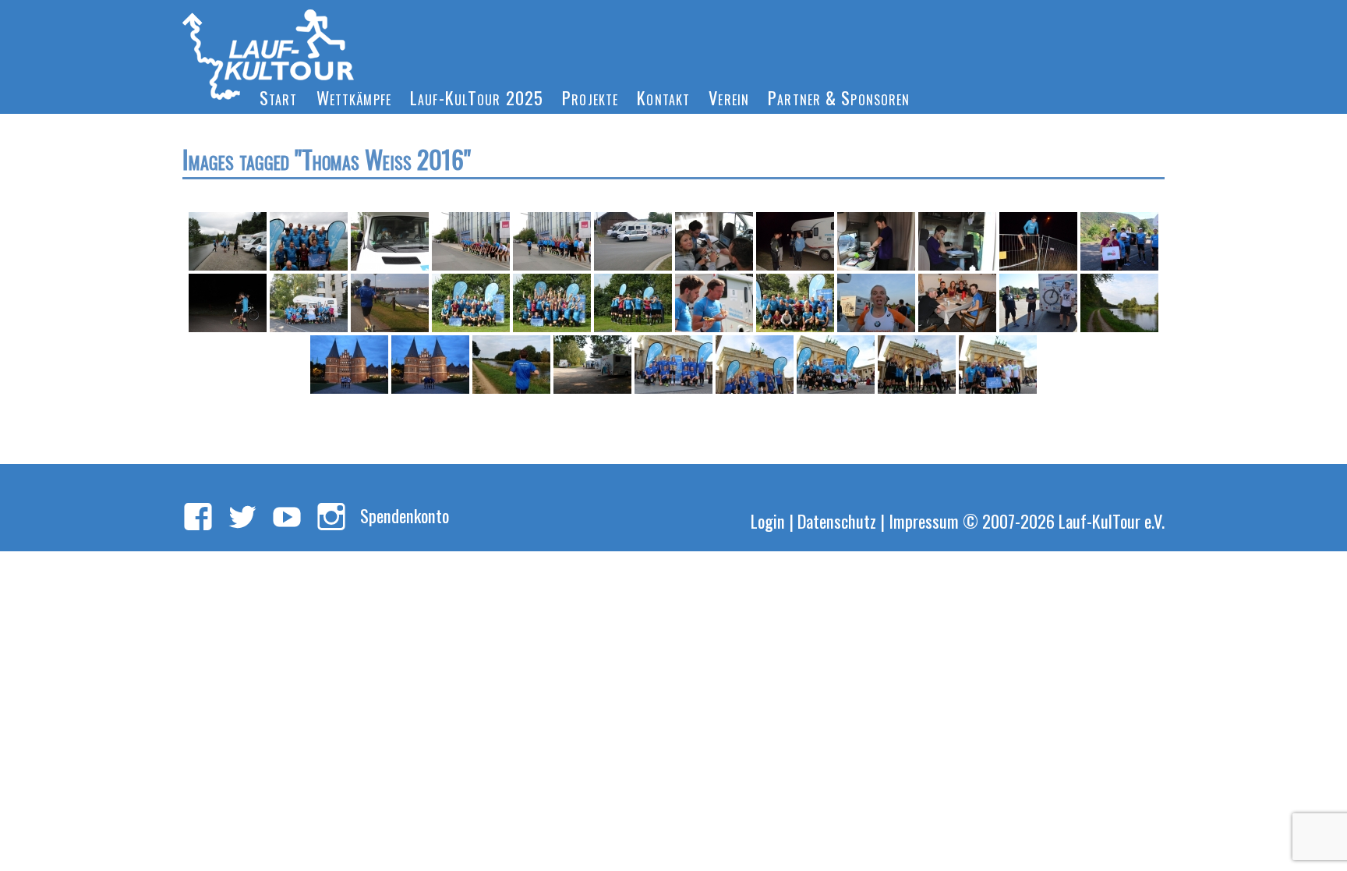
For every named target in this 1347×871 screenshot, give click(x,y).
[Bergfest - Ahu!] (552, 303)
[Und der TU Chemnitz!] (836, 364)
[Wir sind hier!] (673, 364)
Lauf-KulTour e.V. (1112, 520)
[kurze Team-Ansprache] (633, 303)
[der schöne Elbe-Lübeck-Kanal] (1119, 303)
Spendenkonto (404, 515)
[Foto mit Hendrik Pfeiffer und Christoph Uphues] (795, 303)
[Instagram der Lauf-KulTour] (331, 517)
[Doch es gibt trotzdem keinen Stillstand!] (917, 364)
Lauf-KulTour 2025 (476, 97)
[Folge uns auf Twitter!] (242, 517)
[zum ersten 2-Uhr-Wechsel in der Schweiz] (795, 241)
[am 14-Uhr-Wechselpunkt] (633, 241)
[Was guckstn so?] (876, 303)
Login (768, 520)
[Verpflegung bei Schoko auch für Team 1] (957, 303)
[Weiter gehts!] (998, 364)
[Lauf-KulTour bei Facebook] (198, 517)
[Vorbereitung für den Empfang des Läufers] (228, 241)
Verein (729, 97)
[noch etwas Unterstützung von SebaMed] (1119, 241)
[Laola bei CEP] (471, 241)
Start (279, 97)
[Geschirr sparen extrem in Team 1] (714, 241)
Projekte (590, 97)
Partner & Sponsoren (839, 97)
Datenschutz (836, 520)
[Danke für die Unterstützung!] (309, 303)
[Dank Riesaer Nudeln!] (755, 364)
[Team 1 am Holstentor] (349, 364)
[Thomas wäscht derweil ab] (876, 241)
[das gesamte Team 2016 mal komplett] (471, 303)
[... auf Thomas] (228, 303)
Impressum (924, 520)
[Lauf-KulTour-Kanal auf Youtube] (286, 517)
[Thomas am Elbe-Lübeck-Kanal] (511, 364)
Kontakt (663, 97)
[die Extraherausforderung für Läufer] (1038, 241)
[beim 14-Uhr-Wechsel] (1038, 303)
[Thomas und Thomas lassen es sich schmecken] (714, 303)
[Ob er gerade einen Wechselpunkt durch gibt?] (957, 241)
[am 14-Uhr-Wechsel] (592, 364)
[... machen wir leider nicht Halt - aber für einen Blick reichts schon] (390, 303)
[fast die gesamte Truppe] (309, 241)
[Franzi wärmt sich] (390, 241)
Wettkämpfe (353, 97)
